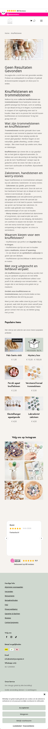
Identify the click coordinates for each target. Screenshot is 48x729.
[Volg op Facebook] (7, 637)
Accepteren (24, 708)
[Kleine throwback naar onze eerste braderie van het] (14, 490)
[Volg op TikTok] (16, 637)
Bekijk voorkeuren (24, 720)
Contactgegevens (11, 622)
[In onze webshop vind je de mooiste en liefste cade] (33, 490)
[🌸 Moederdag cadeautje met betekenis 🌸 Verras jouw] (14, 470)
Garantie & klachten (12, 614)
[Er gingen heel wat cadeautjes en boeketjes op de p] (33, 450)
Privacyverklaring (28, 726)
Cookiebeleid (17, 726)
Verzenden (9, 591)
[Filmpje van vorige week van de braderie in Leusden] (14, 450)
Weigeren (24, 714)
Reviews (8, 618)
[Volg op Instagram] (11, 637)
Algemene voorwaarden (14, 587)
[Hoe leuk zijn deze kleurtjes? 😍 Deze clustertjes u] (33, 470)
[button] (44, 694)
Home (7, 33)
